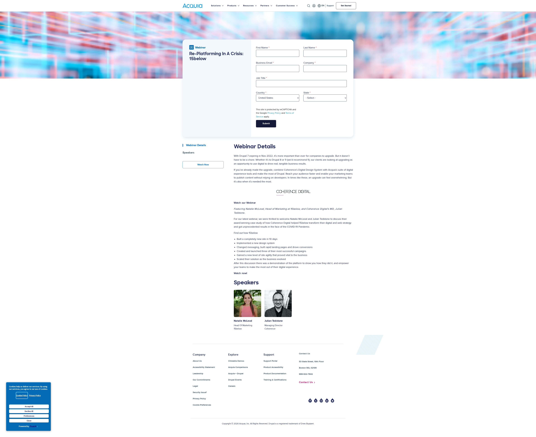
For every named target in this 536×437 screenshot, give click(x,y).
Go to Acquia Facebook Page (310, 400)
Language (321, 5)
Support (330, 5)
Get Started (346, 5)
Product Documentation (275, 373)
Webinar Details (196, 145)
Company (308, 62)
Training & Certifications (275, 380)
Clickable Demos (236, 361)
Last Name (309, 47)
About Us (197, 361)
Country (260, 92)
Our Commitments (201, 380)
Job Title (260, 78)
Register (314, 5)
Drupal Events (235, 380)
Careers (231, 386)
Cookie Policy (21, 395)
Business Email (264, 62)
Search (308, 5)
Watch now (203, 164)
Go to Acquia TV (332, 400)
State (306, 92)
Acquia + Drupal (235, 373)
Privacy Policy (35, 395)
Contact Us (306, 382)
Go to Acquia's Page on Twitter (316, 400)
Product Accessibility (273, 367)
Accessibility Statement (204, 367)
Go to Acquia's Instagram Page (321, 400)
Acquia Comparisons (238, 367)
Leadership (198, 373)
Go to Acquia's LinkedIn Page (327, 400)
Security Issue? (200, 392)
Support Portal (270, 361)
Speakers (188, 152)
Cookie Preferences (202, 405)
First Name (262, 47)
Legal (195, 386)
